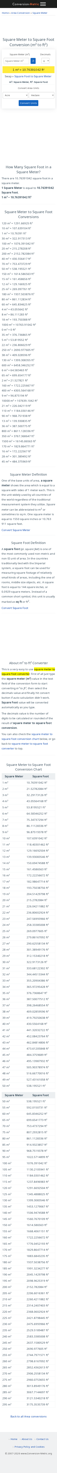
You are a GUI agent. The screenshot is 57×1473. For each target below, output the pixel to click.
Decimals (45, 54)
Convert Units (28, 103)
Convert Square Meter (16, 530)
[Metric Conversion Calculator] (25, 4)
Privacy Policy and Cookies (29, 1446)
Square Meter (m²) (20, 54)
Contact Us (42, 1439)
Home (14, 1439)
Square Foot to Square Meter (33, 76)
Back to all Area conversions (28, 1416)
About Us (27, 1439)
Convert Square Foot (15, 608)
